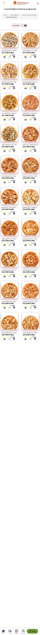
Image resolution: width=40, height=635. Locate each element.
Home (5, 15)
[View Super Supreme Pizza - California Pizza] (4, 151)
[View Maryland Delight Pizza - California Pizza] (25, 88)
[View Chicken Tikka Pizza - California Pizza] (25, 308)
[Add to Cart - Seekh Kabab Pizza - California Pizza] (14, 308)
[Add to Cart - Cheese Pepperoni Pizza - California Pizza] (35, 276)
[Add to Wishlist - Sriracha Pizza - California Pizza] (30, 120)
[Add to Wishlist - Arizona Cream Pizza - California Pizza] (9, 88)
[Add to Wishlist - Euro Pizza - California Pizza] (30, 151)
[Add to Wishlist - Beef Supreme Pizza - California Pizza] (9, 182)
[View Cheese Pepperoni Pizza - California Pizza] (25, 276)
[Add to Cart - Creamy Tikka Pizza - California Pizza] (35, 339)
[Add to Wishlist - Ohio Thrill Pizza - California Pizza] (9, 120)
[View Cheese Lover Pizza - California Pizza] (25, 245)
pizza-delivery (14, 15)
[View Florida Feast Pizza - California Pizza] (4, 57)
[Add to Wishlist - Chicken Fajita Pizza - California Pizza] (9, 339)
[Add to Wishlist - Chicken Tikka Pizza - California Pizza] (30, 308)
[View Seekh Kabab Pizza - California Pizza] (4, 308)
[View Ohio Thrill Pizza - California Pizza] (4, 120)
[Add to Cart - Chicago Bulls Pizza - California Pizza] (35, 57)
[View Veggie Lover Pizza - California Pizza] (25, 182)
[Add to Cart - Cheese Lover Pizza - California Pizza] (35, 245)
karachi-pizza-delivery (29, 15)
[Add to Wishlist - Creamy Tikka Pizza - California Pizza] (30, 339)
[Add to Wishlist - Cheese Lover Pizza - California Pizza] (30, 245)
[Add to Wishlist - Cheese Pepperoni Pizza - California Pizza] (30, 276)
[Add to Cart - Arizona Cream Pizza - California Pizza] (14, 88)
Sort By (16, 25)
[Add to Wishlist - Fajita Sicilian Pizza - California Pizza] (9, 245)
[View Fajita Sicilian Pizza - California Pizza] (4, 245)
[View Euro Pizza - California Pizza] (25, 151)
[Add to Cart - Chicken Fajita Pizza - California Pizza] (14, 339)
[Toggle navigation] (4, 2)
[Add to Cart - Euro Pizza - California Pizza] (35, 151)
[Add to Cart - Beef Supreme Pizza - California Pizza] (14, 182)
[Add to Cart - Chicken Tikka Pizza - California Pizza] (35, 308)
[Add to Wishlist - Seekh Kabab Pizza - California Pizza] (9, 308)
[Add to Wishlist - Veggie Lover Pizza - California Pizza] (30, 182)
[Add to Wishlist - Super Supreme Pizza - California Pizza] (9, 151)
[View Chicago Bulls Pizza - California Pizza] (25, 57)
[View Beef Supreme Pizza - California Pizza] (4, 182)
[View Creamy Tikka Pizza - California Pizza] (25, 339)
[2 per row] (25, 25)
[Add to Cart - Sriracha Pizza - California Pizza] (35, 120)
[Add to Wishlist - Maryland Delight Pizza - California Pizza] (30, 88)
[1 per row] (22, 25)
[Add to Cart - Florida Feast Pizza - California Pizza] (14, 57)
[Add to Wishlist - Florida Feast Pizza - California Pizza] (9, 57)
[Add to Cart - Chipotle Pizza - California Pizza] (35, 214)
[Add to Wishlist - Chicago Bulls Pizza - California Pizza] (30, 57)
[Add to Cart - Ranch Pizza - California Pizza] (14, 214)
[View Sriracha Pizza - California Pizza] (25, 120)
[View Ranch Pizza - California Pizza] (4, 214)
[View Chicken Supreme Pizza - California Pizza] (4, 276)
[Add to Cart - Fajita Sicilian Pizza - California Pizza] (14, 245)
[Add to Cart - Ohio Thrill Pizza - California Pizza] (14, 120)
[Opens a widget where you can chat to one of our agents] (32, 631)
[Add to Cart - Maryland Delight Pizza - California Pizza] (35, 88)
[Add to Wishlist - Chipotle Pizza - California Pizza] (30, 214)
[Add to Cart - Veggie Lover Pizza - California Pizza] (35, 182)
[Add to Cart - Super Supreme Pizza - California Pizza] (14, 151)
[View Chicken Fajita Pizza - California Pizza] (4, 339)
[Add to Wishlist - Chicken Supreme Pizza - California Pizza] (9, 276)
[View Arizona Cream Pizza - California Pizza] (4, 88)
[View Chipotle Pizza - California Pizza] (25, 214)
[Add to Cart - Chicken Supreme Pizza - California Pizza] (14, 276)
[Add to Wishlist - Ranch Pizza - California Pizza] (9, 214)
